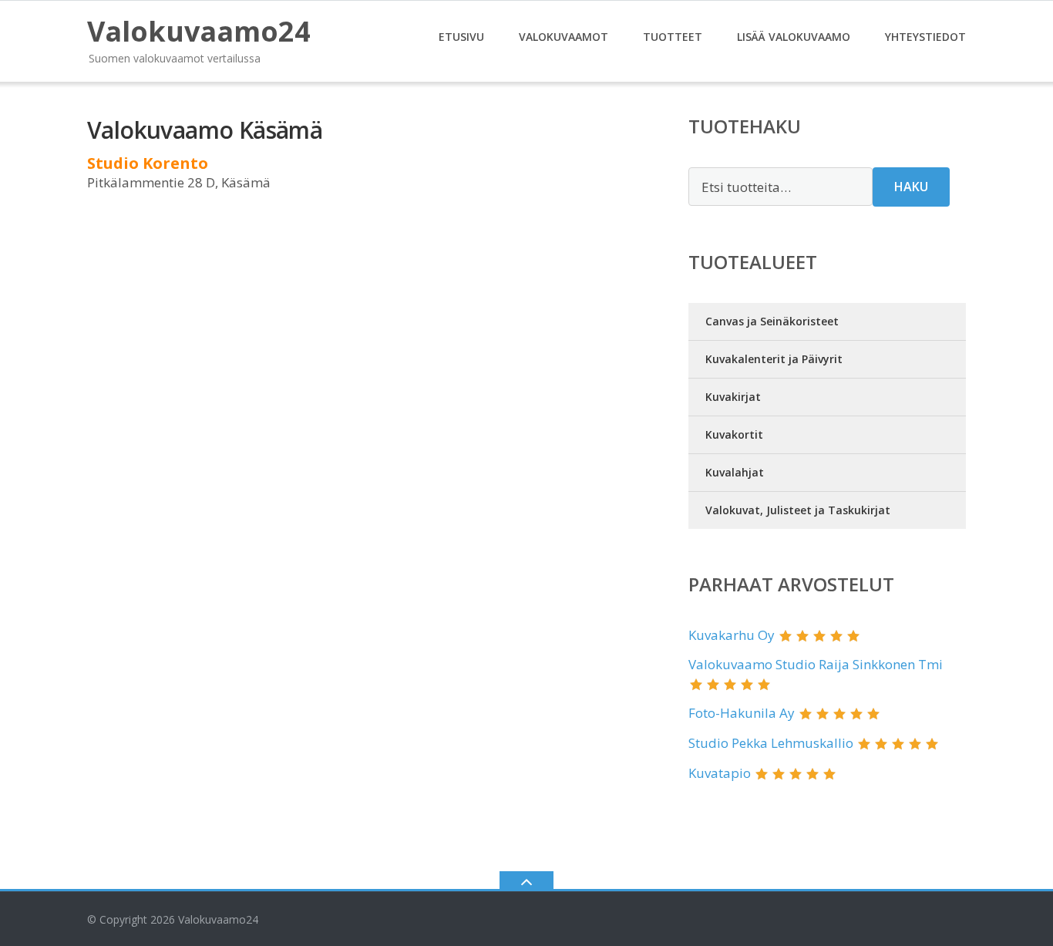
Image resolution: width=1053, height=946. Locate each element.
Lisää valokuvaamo (793, 36)
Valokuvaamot (563, 36)
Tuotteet (672, 36)
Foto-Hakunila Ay (741, 713)
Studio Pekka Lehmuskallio (770, 743)
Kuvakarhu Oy (731, 635)
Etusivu (461, 36)
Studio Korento (147, 163)
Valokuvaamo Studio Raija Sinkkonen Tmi (815, 664)
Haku (911, 186)
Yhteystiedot (925, 36)
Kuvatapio (719, 773)
